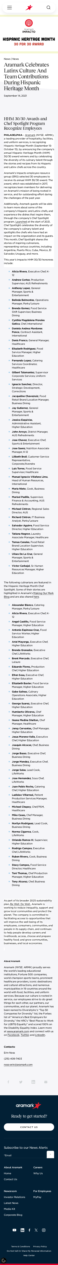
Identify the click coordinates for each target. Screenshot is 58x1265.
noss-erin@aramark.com (18, 1064)
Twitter (25, 1034)
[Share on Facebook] (8, 1081)
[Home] (29, 7)
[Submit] (50, 1154)
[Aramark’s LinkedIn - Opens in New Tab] (22, 1230)
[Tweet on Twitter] (20, 1081)
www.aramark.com (18, 1031)
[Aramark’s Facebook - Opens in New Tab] (29, 1230)
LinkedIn (40, 1034)
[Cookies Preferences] (4, 1261)
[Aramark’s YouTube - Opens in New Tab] (14, 1230)
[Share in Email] (45, 1081)
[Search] (48, 7)
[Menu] (9, 7)
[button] (29, 1127)
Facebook (13, 1034)
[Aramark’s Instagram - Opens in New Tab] (44, 1230)
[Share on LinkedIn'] (33, 1081)
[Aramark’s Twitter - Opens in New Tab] (36, 1230)
